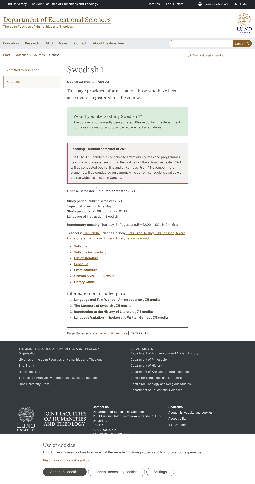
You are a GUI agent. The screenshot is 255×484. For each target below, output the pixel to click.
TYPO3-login (177, 425)
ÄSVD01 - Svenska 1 (95, 276)
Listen (244, 4)
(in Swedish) (90, 252)
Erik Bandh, (91, 233)
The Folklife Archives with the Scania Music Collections (58, 378)
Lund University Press (34, 384)
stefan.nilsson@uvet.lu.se (108, 333)
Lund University (16, 4)
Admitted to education (22, 70)
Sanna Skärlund (137, 238)
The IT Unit (26, 365)
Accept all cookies (64, 472)
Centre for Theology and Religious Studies (160, 384)
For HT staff (174, 4)
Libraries (153, 4)
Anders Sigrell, (114, 238)
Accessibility (177, 418)
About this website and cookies (190, 412)
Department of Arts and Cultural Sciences (160, 372)
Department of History (146, 365)
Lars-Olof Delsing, (141, 233)
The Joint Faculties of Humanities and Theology (64, 4)
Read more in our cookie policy (66, 460)
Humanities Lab (29, 372)
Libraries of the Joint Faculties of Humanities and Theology (60, 359)
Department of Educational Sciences (57, 19)
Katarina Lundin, (91, 238)
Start (6, 55)
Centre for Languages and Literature (156, 378)
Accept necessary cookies (116, 472)
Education (21, 55)
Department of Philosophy (149, 359)
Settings (160, 472)
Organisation (27, 353)
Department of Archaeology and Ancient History (164, 353)
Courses (39, 55)
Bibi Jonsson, (165, 233)
